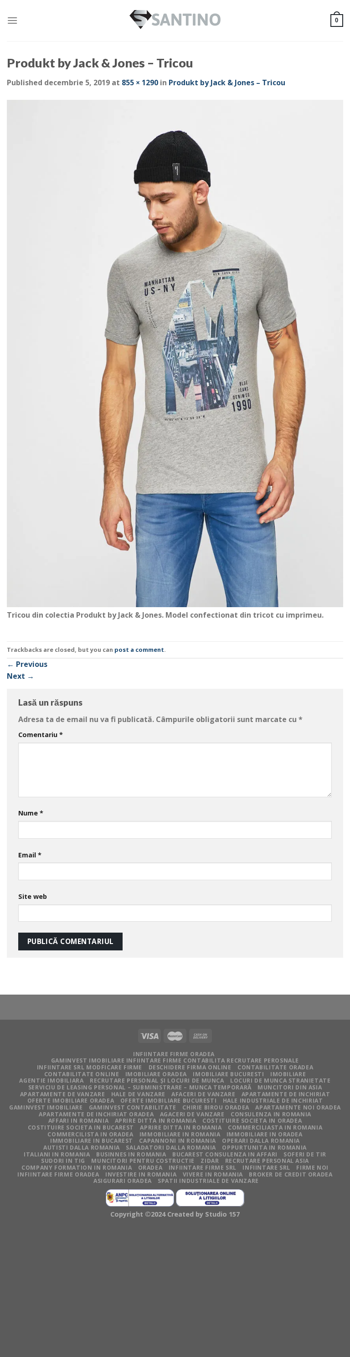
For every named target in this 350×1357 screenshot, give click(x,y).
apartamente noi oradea (297, 1107)
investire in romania (140, 1174)
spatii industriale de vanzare (208, 1181)
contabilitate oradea (275, 1067)
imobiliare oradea (156, 1074)
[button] (175, 354)
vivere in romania (213, 1174)
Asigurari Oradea (122, 1181)
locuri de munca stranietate (280, 1080)
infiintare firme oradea (174, 1054)
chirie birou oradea (215, 1107)
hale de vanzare (138, 1094)
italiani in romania (57, 1154)
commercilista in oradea (90, 1134)
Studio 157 (222, 1214)
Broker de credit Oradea (290, 1174)
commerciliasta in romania (275, 1127)
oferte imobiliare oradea (70, 1100)
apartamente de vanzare (62, 1094)
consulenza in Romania (271, 1114)
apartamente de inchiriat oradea (96, 1114)
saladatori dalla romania (171, 1147)
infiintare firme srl (203, 1167)
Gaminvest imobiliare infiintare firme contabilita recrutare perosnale (175, 1060)
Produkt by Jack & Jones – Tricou (227, 82)
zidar (210, 1161)
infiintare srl (266, 1167)
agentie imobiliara (51, 1080)
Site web (32, 896)
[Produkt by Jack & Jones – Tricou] (175, 354)
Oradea (150, 1167)
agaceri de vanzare (192, 1114)
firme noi (312, 1167)
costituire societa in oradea (252, 1121)
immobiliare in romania (179, 1134)
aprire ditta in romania (180, 1127)
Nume (30, 813)
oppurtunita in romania (264, 1147)
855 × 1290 (140, 82)
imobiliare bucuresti (228, 1074)
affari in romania (78, 1121)
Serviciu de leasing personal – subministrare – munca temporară (140, 1087)
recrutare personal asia (267, 1161)
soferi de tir (304, 1154)
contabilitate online (81, 1074)
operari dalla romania (261, 1141)
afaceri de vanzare (203, 1094)
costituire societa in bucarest (81, 1127)
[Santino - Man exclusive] (175, 20)
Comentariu (40, 734)
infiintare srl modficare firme (89, 1067)
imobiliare (288, 1074)
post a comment (139, 649)
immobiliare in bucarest (91, 1141)
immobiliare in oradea (264, 1134)
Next (20, 676)
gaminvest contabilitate (132, 1107)
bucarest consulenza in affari (225, 1154)
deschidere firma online (190, 1067)
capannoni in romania (177, 1141)
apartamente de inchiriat (286, 1094)
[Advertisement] (175, 1290)
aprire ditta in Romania (155, 1121)
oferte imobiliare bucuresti (168, 1100)
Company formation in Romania (76, 1167)
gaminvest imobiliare (45, 1107)
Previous (27, 664)
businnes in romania (131, 1154)
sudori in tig (63, 1161)
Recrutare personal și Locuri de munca (157, 1080)
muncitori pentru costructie (143, 1161)
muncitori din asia (289, 1087)
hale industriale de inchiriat (273, 1100)
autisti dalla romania (81, 1147)
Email (29, 855)
